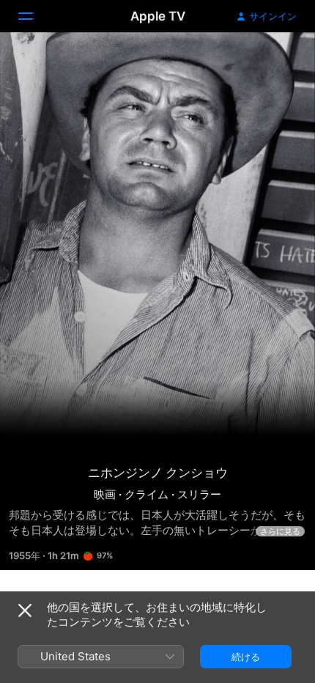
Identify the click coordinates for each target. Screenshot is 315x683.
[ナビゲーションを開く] (34, 16)
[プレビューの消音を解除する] (275, 61)
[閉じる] (25, 610)
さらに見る (280, 531)
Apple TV (157, 16)
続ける (245, 656)
